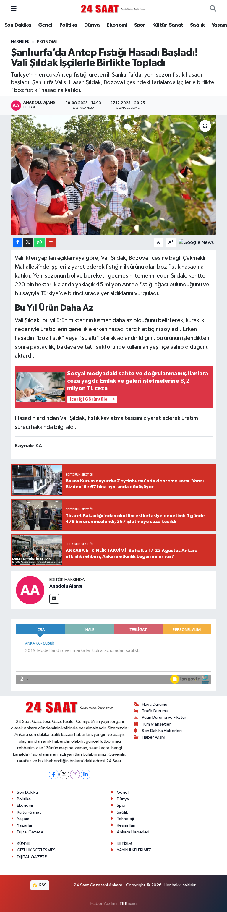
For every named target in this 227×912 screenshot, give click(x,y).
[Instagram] (75, 774)
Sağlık (197, 25)
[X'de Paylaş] (28, 242)
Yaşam (219, 25)
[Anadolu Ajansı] (30, 590)
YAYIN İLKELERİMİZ (134, 850)
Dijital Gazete (30, 832)
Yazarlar (25, 825)
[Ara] (213, 9)
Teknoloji (125, 819)
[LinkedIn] (85, 774)
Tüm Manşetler (156, 724)
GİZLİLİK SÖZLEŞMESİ (36, 850)
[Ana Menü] (14, 8)
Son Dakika (17, 25)
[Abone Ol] (196, 242)
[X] (64, 774)
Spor (139, 25)
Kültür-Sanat (167, 25)
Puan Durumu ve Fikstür (164, 717)
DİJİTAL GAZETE (32, 857)
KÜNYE (23, 843)
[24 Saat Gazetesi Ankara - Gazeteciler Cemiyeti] (113, 9)
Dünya (92, 25)
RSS (42, 885)
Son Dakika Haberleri (162, 730)
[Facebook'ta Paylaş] (17, 242)
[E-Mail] (54, 599)
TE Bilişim (128, 903)
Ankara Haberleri (133, 832)
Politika (68, 25)
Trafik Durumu (155, 711)
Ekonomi (117, 25)
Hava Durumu (154, 704)
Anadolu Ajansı (65, 586)
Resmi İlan (126, 825)
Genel (45, 25)
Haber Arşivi (153, 737)
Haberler (20, 42)
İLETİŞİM (124, 843)
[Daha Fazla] (51, 242)
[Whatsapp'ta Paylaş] (39, 242)
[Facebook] (54, 774)
